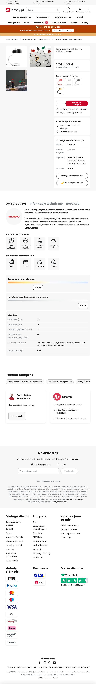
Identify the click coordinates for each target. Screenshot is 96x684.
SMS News (37, 537)
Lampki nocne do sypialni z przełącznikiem (25, 382)
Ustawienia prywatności (15, 667)
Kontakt (9, 529)
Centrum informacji (69, 525)
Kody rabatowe (40, 545)
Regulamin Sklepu (69, 529)
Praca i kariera (39, 541)
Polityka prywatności (70, 533)
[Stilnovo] (14, 216)
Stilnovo (71, 144)
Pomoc (9, 533)
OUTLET (73, 22)
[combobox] (43, 10)
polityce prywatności (60, 502)
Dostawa (10, 549)
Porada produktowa (74, 183)
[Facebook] (41, 662)
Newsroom (38, 557)
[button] (16, 80)
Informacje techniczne (46, 204)
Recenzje (72, 204)
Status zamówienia (14, 537)
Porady (47, 553)
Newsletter (38, 533)
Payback (37, 549)
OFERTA (63, 30)
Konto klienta (12, 560)
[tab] (16, 203)
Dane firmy (66, 537)
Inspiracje (37, 553)
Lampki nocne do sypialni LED (60, 382)
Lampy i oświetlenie (12, 39)
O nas (35, 522)
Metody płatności (14, 545)
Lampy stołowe (44, 39)
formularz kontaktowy (75, 499)
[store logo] (15, 10)
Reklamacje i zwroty (15, 541)
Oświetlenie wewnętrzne (29, 39)
